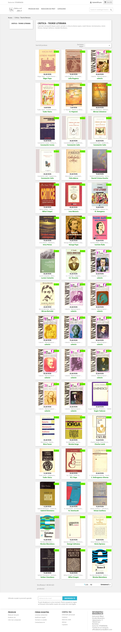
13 (91, 585)
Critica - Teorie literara (20, 23)
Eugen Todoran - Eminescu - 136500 (99, 409)
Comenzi (64, 617)
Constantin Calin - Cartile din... (73, 143)
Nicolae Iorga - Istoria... (73, 442)
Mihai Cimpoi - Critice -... (47, 209)
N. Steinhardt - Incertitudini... (73, 508)
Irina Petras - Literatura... (47, 242)
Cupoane (65, 624)
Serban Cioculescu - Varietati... (47, 575)
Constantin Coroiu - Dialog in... (47, 143)
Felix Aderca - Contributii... (73, 176)
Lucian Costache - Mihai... (47, 276)
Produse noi (33, 9)
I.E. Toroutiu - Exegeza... (73, 276)
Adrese (64, 622)
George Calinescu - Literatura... (73, 542)
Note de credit (66, 620)
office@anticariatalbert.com (102, 629)
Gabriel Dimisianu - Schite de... (47, 508)
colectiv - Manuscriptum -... (100, 76)
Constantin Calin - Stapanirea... (47, 176)
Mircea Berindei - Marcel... (47, 309)
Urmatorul (106, 585)
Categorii (61, 9)
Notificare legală (40, 617)
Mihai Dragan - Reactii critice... (73, 575)
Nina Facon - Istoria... (47, 442)
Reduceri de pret (48, 9)
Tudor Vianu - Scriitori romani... (47, 109)
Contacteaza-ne (40, 622)
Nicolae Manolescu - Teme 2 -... (100, 575)
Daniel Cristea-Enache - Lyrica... (100, 176)
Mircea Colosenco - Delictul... (100, 109)
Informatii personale (68, 615)
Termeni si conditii (41, 620)
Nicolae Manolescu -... (47, 542)
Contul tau (66, 612)
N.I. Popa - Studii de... (74, 475)
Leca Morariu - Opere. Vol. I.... (73, 209)
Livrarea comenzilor (41, 615)
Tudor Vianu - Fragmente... (47, 475)
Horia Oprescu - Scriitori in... (100, 542)
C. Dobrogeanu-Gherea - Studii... (99, 475)
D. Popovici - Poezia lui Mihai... (73, 109)
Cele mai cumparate (14, 620)
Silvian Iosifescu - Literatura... (99, 508)
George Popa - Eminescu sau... (73, 242)
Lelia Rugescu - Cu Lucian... (73, 76)
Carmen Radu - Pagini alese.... (99, 242)
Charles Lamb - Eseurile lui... (100, 442)
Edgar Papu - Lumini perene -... (47, 76)
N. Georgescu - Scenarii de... (100, 209)
